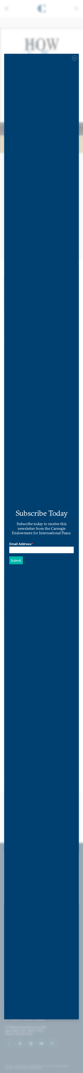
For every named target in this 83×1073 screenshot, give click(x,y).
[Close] (74, 57)
